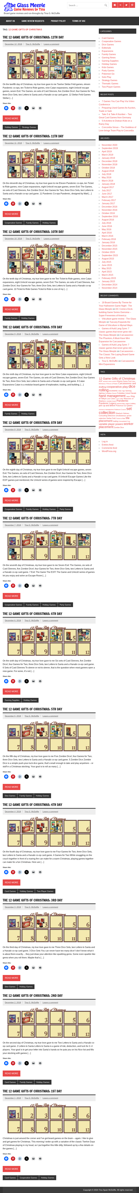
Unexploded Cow (124, 421)
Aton (133, 381)
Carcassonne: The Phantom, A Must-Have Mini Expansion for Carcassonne (116, 338)
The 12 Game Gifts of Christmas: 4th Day (32, 804)
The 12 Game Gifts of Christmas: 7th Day (32, 518)
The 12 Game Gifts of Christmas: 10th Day (33, 231)
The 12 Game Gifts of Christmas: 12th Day (33, 37)
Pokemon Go (108, 74)
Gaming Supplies (12, 700)
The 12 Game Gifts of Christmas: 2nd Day (33, 995)
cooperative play (117, 386)
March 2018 (107, 181)
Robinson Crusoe (120, 409)
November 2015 (109, 249)
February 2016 (109, 239)
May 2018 (106, 177)
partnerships (121, 403)
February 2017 (109, 200)
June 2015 (107, 265)
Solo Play (106, 77)
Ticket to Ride (120, 418)
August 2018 (108, 171)
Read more (11, 118)
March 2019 (107, 155)
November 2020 (109, 145)
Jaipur (128, 396)
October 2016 (108, 213)
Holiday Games (11, 127)
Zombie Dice (119, 427)
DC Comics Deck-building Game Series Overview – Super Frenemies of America (116, 312)
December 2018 (109, 161)
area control (112, 381)
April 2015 (107, 272)
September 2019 (110, 148)
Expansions (107, 51)
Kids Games (108, 67)
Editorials (106, 48)
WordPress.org (109, 451)
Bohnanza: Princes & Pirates (108, 383)
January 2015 (108, 281)
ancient (105, 381)
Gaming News (109, 57)
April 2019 (107, 151)
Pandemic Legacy (107, 403)
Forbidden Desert (111, 393)
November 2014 (109, 288)
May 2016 (106, 229)
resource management (106, 409)
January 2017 (108, 203)
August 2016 (108, 220)
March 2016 (107, 236)
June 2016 (107, 226)
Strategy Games (29, 127)
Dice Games (10, 796)
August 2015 (108, 259)
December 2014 (109, 284)
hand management (112, 396)
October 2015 (108, 252)
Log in (105, 441)
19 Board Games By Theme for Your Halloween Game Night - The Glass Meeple (115, 305)
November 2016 (109, 210)
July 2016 (106, 223)
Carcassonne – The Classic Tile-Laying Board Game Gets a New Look (117, 354)
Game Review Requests (33, 20)
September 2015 (110, 255)
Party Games (65, 509)
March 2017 (107, 197)
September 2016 (110, 216)
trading (115, 421)
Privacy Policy (58, 20)
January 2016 (108, 242)
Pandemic (122, 400)
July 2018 (106, 174)
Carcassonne (124, 383)
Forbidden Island (123, 393)
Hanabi (133, 393)
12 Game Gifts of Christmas (117, 378)
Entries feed (107, 445)
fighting (102, 393)
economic (113, 391)
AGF (100, 381)
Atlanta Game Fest (124, 381)
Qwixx (129, 405)
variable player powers (111, 424)
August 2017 (108, 187)
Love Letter (119, 398)
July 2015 (106, 262)
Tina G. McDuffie (33, 44)
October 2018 (108, 168)
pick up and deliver (107, 405)
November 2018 (109, 164)
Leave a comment (51, 44)
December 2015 (109, 246)
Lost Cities (111, 399)
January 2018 (108, 184)
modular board (111, 401)
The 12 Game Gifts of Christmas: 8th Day (32, 422)
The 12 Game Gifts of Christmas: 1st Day (32, 1091)
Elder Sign (121, 391)
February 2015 (109, 278)
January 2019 (108, 158)
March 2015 (107, 275)
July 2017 (106, 190)
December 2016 (109, 207)
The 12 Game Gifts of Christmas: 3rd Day (32, 900)
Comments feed (109, 448)
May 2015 (106, 268)
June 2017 (107, 194)
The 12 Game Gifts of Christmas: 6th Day (32, 613)
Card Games (10, 891)
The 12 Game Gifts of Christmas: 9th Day (32, 327)
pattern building (130, 403)
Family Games (32, 223)
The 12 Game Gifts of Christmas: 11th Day (33, 136)
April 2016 (107, 233)
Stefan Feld (111, 418)
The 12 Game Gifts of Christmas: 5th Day (32, 709)
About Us (10, 20)
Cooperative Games (13, 223)
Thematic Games (110, 83)
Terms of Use (78, 20)
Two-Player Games (45, 891)
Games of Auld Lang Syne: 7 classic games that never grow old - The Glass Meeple (116, 331)
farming (128, 391)
